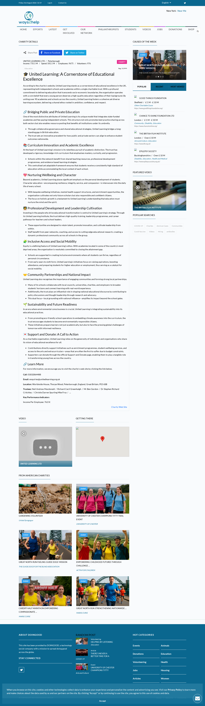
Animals (165, 645)
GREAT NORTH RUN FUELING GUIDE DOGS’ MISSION (43, 562)
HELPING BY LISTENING (102, 642)
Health (164, 662)
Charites (149, 226)
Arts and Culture (141, 141)
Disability (148, 123)
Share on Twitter (77, 52)
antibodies (171, 231)
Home (23, 29)
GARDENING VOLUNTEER (31, 516)
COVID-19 (138, 226)
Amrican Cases (162, 226)
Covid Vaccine (139, 231)
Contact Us (62, 3)
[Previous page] (135, 65)
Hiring (160, 231)
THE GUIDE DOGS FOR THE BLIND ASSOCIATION (39, 566)
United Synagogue (26, 520)
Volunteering (29, 489)
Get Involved (68, 31)
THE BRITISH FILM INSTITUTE (147, 207)
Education (29, 68)
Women (165, 678)
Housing (165, 670)
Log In (50, 3)
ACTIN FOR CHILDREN (85, 570)
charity (121, 62)
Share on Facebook (52, 52)
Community (139, 123)
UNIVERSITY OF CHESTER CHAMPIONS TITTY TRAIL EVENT (102, 670)
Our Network (86, 31)
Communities (177, 226)
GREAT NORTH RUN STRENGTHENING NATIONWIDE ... (101, 608)
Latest (53, 29)
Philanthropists (108, 29)
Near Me (182, 10)
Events (136, 645)
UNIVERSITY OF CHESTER (87, 524)
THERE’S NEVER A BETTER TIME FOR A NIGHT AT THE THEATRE (102, 656)
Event (83, 489)
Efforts (38, 29)
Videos (146, 29)
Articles (137, 678)
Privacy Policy (175, 689)
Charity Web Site (119, 407)
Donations (175, 29)
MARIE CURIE (24, 616)
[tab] (156, 76)
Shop (191, 29)
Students (130, 29)
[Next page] (184, 65)
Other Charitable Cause (143, 105)
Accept (102, 701)
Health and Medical (159, 159)
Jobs (160, 29)
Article (93, 650)
